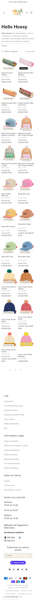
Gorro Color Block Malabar (25, 355)
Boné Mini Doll (24, 194)
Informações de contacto (25, 593)
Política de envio (11, 593)
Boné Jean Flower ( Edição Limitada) (9, 134)
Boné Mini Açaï (24, 257)
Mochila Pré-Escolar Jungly (10, 164)
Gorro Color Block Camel (9, 351)
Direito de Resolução (11, 468)
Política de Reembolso (12, 450)
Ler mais (4, 45)
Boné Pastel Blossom (6, 195)
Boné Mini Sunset (8, 226)
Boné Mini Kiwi (7, 257)
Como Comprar (9, 419)
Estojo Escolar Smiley (7, 74)
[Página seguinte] (26, 370)
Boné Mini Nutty (24, 224)
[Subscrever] (30, 555)
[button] (4, 13)
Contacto (7, 481)
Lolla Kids (16, 585)
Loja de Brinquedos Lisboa (13, 406)
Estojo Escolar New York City (26, 104)
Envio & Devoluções (11, 410)
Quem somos (8, 401)
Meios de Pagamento (11, 423)
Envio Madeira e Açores (12, 490)
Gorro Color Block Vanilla (9, 288)
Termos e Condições (11, 441)
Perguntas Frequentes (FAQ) (14, 415)
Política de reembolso (21, 587)
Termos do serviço (26, 590)
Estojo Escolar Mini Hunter (9, 104)
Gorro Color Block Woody (25, 288)
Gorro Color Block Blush (25, 318)
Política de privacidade (12, 590)
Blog (5, 428)
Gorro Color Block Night (9, 320)
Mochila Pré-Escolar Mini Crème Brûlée (26, 164)
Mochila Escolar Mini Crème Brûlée (25, 134)
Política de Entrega (10, 454)
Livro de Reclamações (12, 463)
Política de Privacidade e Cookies (16, 445)
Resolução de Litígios (11, 459)
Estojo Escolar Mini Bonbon (25, 74)
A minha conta (9, 485)
